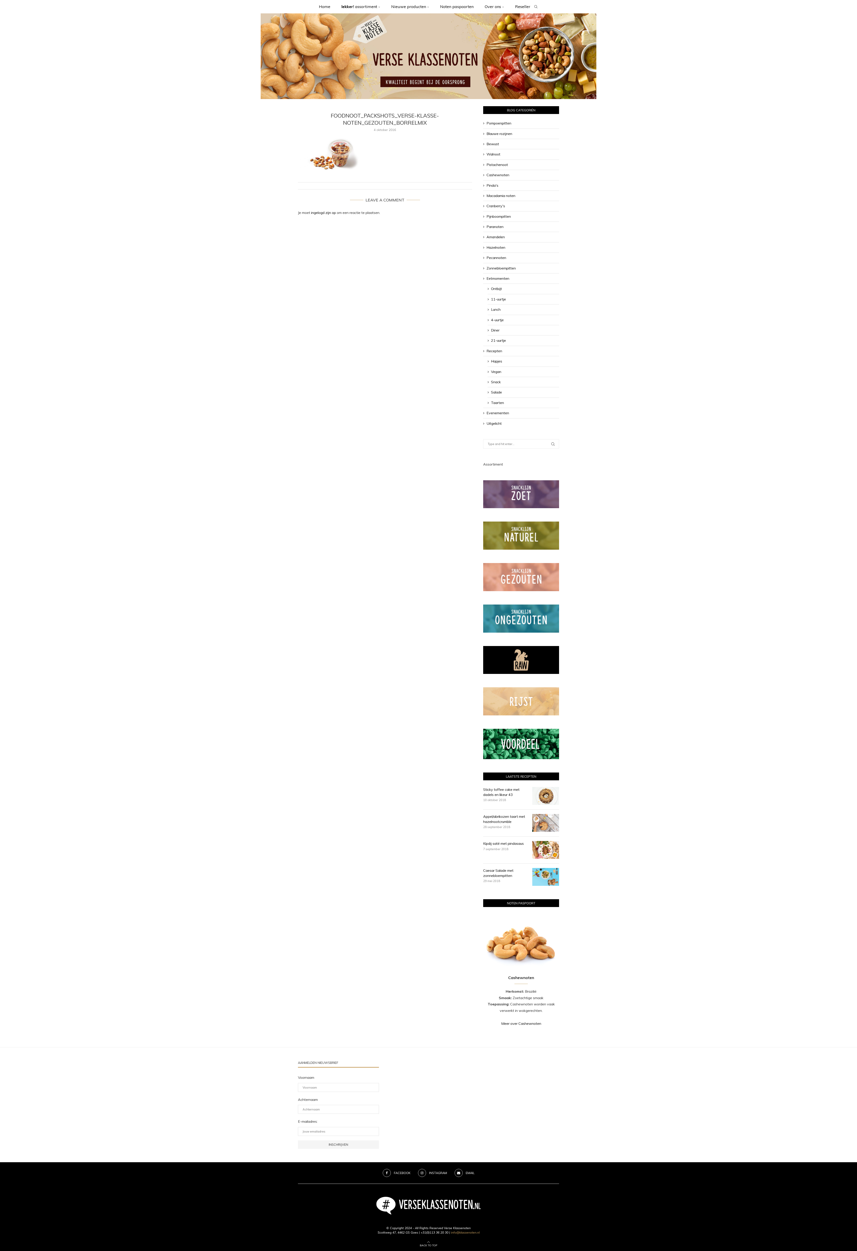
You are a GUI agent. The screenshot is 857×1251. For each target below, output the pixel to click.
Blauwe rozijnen (499, 133)
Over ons (493, 6)
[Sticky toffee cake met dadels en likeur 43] (545, 796)
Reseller (522, 6)
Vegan (496, 371)
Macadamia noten (501, 195)
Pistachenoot (497, 164)
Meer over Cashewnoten (521, 1023)
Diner (495, 330)
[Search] (536, 6)
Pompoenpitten (499, 123)
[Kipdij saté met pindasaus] (545, 850)
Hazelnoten (496, 247)
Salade (496, 392)
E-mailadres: (308, 1121)
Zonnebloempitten (501, 268)
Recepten (494, 351)
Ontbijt (496, 288)
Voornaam (306, 1077)
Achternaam (308, 1099)
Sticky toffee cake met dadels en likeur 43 (501, 792)
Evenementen (498, 413)
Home (324, 6)
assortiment (359, 6)
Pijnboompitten (499, 216)
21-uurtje (498, 340)
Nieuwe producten (408, 6)
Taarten (497, 402)
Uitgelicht (494, 423)
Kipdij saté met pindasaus (503, 843)
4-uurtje (497, 320)
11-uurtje (498, 299)
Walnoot (493, 154)
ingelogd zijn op (323, 212)
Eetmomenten (498, 278)
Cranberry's (496, 206)
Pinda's (492, 185)
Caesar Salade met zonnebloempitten (498, 873)
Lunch (496, 309)
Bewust (493, 144)
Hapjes (496, 361)
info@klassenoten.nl (465, 1232)
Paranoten (495, 226)
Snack (496, 382)
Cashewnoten (498, 175)
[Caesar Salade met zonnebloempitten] (545, 877)
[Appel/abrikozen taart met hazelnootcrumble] (545, 823)
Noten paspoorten (457, 6)
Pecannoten (496, 257)
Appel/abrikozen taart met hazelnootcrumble (504, 819)
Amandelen (496, 237)
